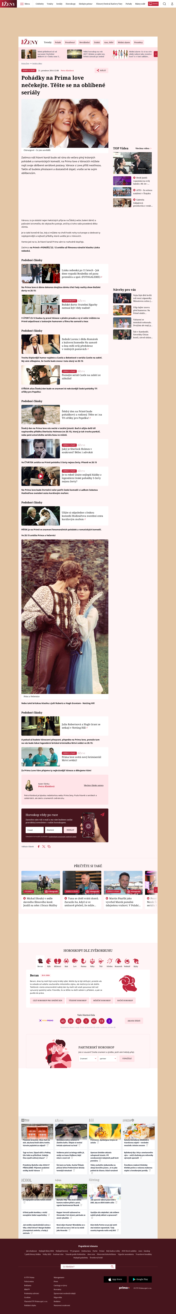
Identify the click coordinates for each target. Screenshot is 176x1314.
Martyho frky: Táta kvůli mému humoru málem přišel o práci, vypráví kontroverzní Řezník (69, 1202)
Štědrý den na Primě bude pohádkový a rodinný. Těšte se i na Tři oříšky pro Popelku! (82, 415)
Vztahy (50, 3)
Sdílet (102, 71)
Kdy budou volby (113, 1251)
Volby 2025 (47, 1254)
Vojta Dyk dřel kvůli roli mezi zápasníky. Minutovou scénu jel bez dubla (142, 298)
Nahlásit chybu (30, 1305)
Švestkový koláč (96, 1257)
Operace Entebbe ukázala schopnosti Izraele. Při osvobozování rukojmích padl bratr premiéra (104, 1157)
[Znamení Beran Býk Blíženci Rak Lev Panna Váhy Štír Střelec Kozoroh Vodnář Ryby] (53, 830)
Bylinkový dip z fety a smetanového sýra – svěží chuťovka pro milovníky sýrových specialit (138, 1155)
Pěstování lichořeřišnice (106, 1254)
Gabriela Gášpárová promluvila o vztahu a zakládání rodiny (142, 204)
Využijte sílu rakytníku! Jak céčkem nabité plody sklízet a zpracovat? (104, 1213)
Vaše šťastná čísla (86, 1015)
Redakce (57, 1301)
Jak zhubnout (31, 1251)
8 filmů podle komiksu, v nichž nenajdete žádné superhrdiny (35, 1213)
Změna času (86, 1251)
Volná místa (29, 1281)
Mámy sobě (140, 3)
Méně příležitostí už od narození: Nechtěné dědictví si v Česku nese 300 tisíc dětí (49, 55)
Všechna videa (142, 148)
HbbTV (27, 1289)
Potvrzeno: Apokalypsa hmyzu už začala (103, 1141)
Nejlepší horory (62, 1251)
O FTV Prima (29, 1277)
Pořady (129, 3)
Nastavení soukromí (62, 1305)
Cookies (27, 1297)
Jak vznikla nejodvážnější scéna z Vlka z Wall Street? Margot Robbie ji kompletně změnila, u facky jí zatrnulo (37, 1229)
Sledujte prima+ (86, 3)
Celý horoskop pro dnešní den (47, 1000)
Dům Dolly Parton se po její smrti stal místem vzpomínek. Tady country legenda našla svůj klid (103, 1227)
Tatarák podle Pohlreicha (75, 1254)
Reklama (27, 1285)
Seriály (59, 3)
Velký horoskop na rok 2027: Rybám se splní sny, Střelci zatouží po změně (94, 54)
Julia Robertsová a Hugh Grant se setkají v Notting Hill (81, 726)
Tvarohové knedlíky (144, 1254)
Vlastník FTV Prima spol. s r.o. (36, 1301)
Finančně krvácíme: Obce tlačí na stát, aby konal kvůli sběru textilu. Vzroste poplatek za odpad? (36, 1142)
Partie (95, 1251)
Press (56, 1281)
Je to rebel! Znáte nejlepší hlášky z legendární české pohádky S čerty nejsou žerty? (82, 478)
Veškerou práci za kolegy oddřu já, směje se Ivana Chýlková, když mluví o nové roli (70, 1155)
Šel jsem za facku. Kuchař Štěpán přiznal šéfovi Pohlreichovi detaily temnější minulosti (70, 1168)
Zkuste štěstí (134, 1021)
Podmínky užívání (31, 1293)
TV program (74, 1251)
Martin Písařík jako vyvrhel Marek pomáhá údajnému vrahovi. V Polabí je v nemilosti (122, 903)
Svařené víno (58, 1254)
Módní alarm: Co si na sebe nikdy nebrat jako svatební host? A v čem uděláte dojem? (140, 55)
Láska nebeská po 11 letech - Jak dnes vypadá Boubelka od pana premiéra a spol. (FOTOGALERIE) (81, 273)
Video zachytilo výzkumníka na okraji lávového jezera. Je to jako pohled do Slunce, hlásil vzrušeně (104, 1168)
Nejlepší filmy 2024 (46, 1251)
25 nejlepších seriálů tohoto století (37, 1200)
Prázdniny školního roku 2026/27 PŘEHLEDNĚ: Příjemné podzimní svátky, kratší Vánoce (36, 1168)
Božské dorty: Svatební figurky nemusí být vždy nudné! (79, 306)
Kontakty (57, 1289)
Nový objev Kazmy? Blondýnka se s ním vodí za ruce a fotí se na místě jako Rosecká (71, 1227)
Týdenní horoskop (77, 1000)
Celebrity (40, 3)
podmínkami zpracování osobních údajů (62, 837)
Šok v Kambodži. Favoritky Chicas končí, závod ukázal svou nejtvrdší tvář (142, 334)
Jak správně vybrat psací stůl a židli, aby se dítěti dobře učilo (103, 1201)
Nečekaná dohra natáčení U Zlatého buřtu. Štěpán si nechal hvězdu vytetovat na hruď (69, 1142)
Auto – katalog (144, 1251)
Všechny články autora (93, 785)
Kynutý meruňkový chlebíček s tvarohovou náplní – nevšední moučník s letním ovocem (136, 1142)
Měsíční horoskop (102, 1000)
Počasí (101, 1251)
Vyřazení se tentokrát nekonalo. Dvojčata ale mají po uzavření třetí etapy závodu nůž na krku (142, 322)
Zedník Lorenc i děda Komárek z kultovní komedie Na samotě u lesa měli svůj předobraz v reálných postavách (80, 344)
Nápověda (58, 1297)
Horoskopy (71, 3)
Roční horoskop (125, 1000)
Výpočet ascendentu (126, 1254)
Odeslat (70, 830)
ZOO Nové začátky (129, 1251)
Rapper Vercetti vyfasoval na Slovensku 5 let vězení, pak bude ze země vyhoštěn (71, 1215)
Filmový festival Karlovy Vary (109, 3)
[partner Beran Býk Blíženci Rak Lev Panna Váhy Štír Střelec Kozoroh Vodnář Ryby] (107, 1058)
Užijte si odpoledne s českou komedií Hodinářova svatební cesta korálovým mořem (82, 516)
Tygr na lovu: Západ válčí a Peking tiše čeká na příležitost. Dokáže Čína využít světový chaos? (37, 1155)
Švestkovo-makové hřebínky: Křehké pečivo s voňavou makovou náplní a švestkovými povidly (138, 1168)
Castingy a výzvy (60, 1285)
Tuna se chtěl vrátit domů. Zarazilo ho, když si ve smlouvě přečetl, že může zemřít (82, 903)
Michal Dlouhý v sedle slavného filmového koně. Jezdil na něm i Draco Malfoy (40, 902)
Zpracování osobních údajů (65, 1293)
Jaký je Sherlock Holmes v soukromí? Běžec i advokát (77, 450)
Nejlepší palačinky (80, 1257)
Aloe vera (91, 1254)
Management (59, 1277)
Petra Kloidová (67, 70)
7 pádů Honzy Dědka (32, 1254)
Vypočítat (127, 1058)
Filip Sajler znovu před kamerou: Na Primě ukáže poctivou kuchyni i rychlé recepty (142, 310)
